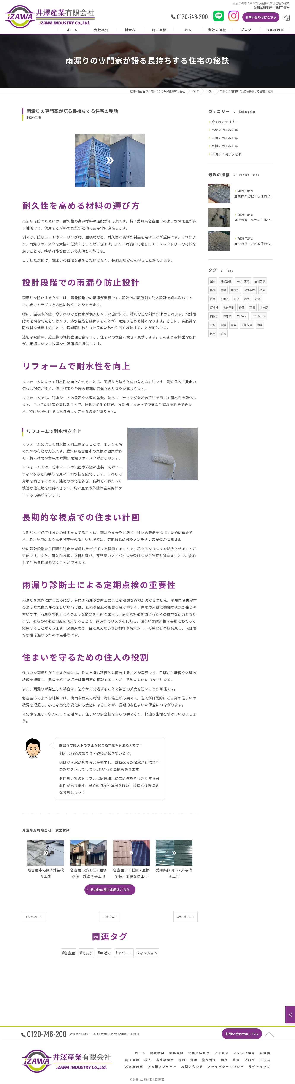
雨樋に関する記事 (225, 146)
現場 (252, 307)
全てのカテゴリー (225, 121)
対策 (260, 325)
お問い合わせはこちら (261, 17)
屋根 (212, 281)
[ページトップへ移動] (269, 1034)
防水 (212, 333)
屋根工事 (260, 281)
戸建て (227, 316)
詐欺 (212, 299)
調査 (233, 325)
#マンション (147, 953)
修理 (241, 307)
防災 (212, 290)
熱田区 (225, 299)
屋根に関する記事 (225, 138)
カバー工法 (243, 281)
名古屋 (264, 307)
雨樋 (223, 290)
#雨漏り (86, 953)
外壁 (257, 299)
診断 (246, 299)
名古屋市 (228, 307)
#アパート (124, 953)
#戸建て (104, 953)
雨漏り (214, 316)
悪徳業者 (249, 290)
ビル (212, 325)
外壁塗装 (226, 281)
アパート (241, 316)
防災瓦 (235, 290)
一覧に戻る (109, 917)
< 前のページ (34, 917)
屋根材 (214, 307)
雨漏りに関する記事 (226, 154)
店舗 (223, 325)
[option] (45, 860)
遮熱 (223, 333)
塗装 (262, 290)
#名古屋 (68, 953)
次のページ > (185, 917)
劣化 (236, 299)
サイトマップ (260, 1066)
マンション (258, 316)
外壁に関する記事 (225, 130)
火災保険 (247, 325)
